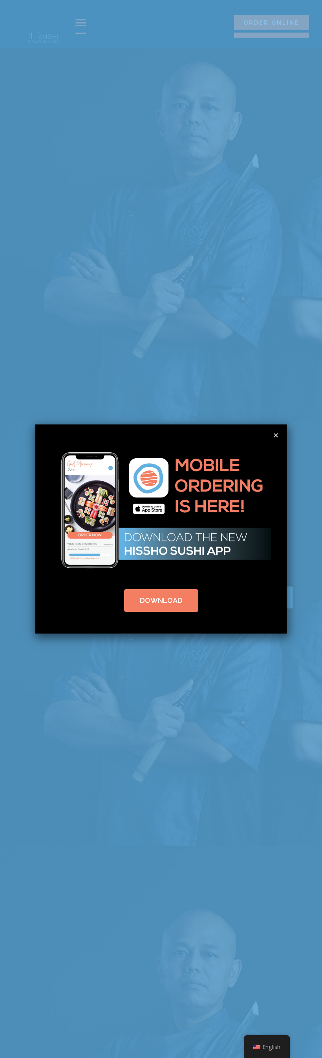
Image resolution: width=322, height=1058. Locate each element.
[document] (161, 529)
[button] (276, 435)
